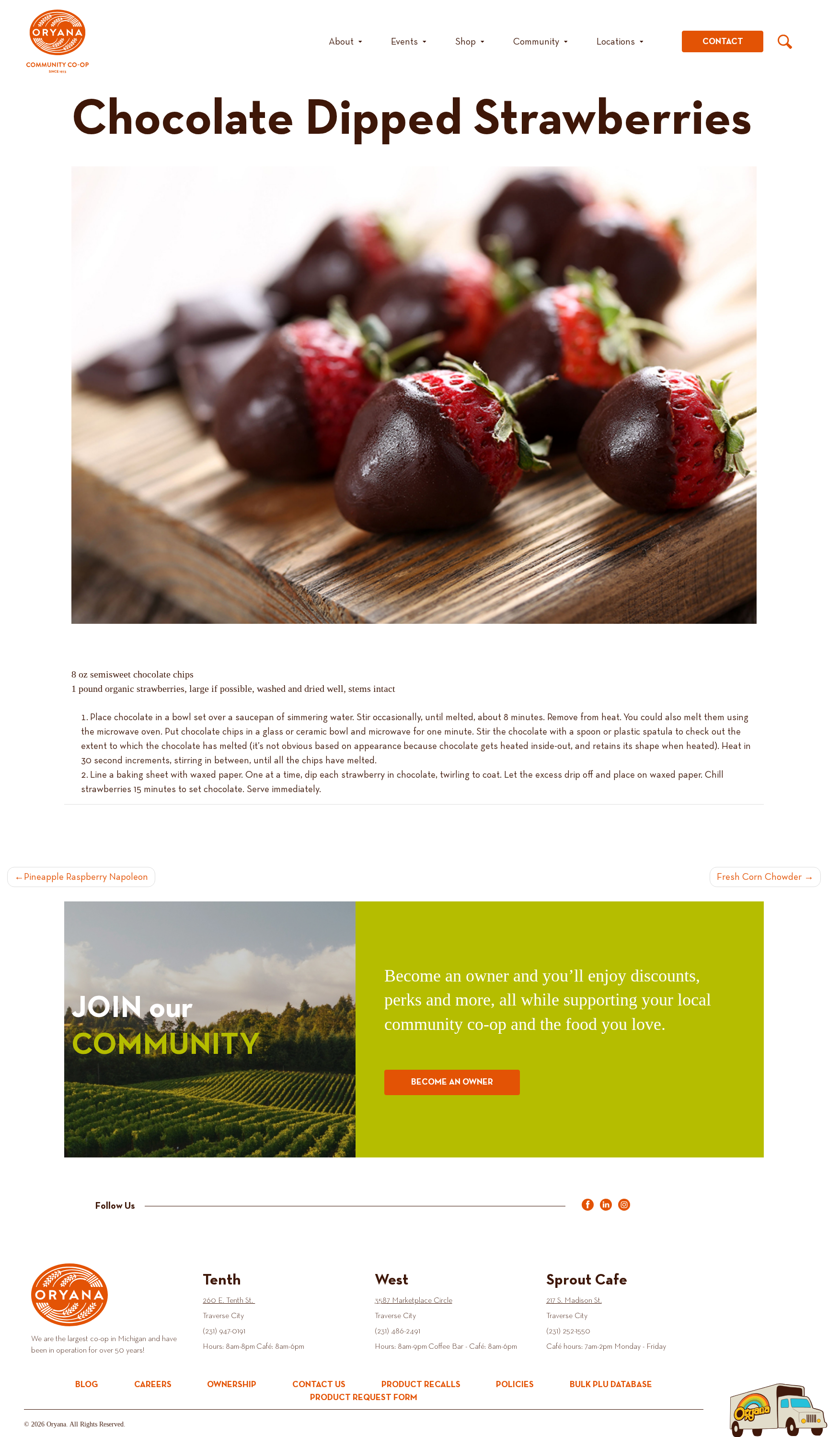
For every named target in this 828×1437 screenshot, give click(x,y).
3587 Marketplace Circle (413, 1301)
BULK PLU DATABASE (611, 1384)
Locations (616, 42)
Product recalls (420, 1384)
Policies (515, 1384)
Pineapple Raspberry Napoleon (86, 877)
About (341, 42)
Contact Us (318, 1384)
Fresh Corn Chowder (759, 877)
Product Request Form (363, 1397)
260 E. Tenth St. (229, 1301)
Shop (465, 42)
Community (536, 42)
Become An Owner (452, 1082)
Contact (722, 41)
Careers (153, 1384)
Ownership (231, 1384)
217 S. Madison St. (574, 1301)
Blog (86, 1384)
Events (404, 42)
